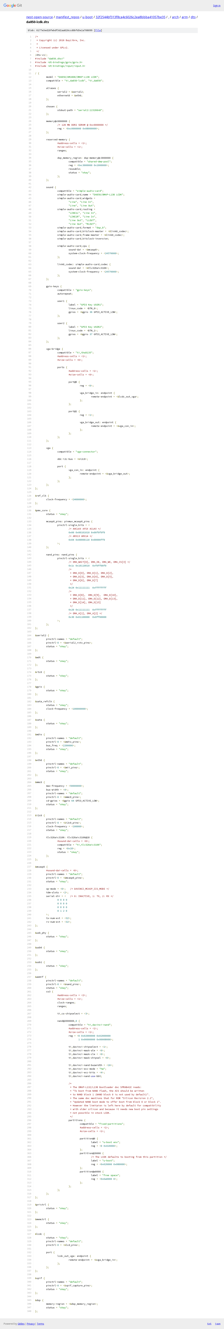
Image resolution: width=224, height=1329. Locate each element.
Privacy (31, 1323)
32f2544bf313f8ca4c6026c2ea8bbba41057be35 (130, 17)
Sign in (216, 5)
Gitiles (21, 1323)
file (98, 30)
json (217, 1323)
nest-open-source (39, 17)
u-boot (87, 17)
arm (185, 17)
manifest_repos (67, 17)
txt (209, 1323)
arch (175, 17)
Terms (40, 1323)
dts (193, 17)
